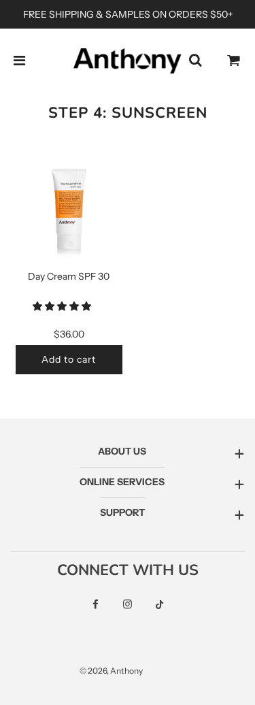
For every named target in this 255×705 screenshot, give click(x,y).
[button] (63, 306)
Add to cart (68, 359)
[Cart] (234, 60)
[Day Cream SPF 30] (69, 211)
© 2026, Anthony (111, 671)
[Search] (195, 60)
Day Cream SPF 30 (68, 276)
